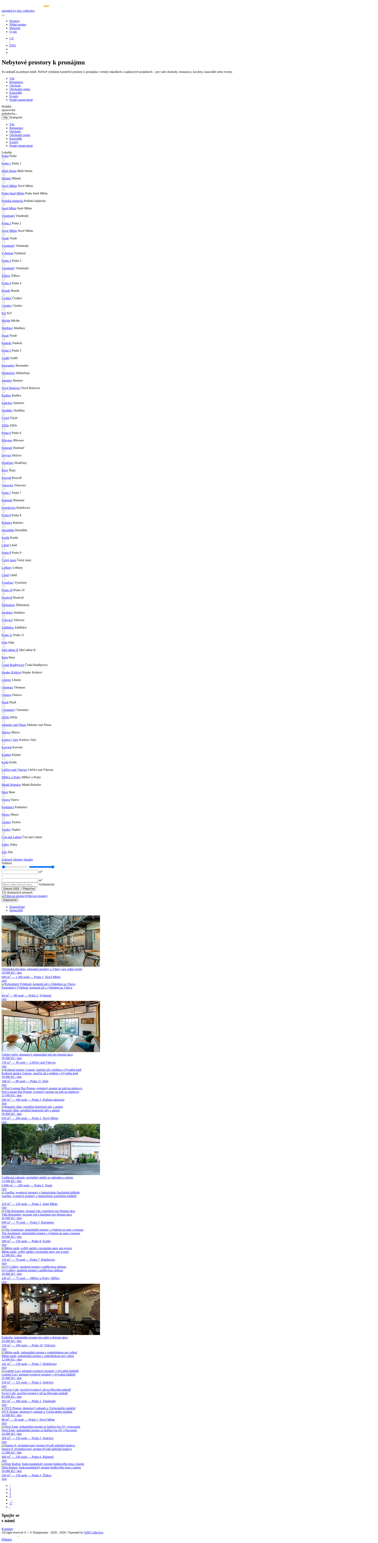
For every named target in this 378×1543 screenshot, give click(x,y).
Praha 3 (6, 260)
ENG (12, 45)
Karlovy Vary (10, 739)
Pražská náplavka (12, 201)
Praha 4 (6, 283)
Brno (5, 657)
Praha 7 (6, 492)
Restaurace (16, 82)
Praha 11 (7, 635)
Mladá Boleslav (11, 784)
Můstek (6, 178)
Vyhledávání (46, 884)
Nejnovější (16, 910)
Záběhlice (8, 627)
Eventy (13, 96)
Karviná (7, 747)
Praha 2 (6, 223)
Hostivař (7, 597)
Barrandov (8, 365)
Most (5, 792)
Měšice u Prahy (11, 777)
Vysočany (8, 582)
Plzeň (5, 702)
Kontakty (7, 1529)
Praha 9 (6, 552)
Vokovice (7, 485)
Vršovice (7, 620)
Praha (5, 156)
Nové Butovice (11, 388)
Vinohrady (8, 215)
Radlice (6, 395)
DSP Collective (93, 1532)
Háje (4, 642)
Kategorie (16, 117)
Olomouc (7, 687)
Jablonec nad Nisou (14, 724)
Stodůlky (7, 410)
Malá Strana (9, 171)
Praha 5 (6, 350)
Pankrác (7, 343)
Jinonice (7, 380)
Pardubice (8, 807)
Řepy (5, 470)
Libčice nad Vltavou (14, 769)
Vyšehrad (7, 253)
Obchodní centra (19, 89)
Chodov (7, 305)
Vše (11, 78)
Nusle (5, 238)
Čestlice (6, 298)
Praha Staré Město (13, 193)
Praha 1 (6, 163)
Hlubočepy (8, 373)
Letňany (7, 567)
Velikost (7, 863)
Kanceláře (15, 92)
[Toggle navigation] (3, 15)
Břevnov (7, 440)
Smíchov (7, 403)
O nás (13, 31)
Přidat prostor (17, 24)
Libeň (5, 545)
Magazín (14, 28)
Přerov (6, 814)
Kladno (6, 754)
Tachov (6, 822)
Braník (6, 290)
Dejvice (6, 455)
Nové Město (9, 186)
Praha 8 (6, 515)
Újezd (5, 418)
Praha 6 (6, 433)
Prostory (14, 21)
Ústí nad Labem (11, 837)
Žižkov (6, 275)
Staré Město (9, 208)
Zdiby (5, 844)
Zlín (4, 852)
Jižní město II (10, 650)
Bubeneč (7, 448)
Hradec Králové (11, 672)
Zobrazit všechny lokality (17, 859)
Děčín (5, 717)
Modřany (7, 328)
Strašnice (7, 612)
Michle (6, 320)
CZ (11, 38)
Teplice (6, 829)
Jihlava (6, 732)
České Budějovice (13, 665)
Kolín (5, 762)
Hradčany (8, 462)
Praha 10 (7, 590)
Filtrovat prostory (37, 896)
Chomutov (8, 710)
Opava (6, 799)
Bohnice (7, 522)
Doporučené (10, 899)
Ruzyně (6, 477)
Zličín (5, 425)
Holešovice (9, 507)
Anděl (5, 358)
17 (11, 1503)
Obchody (15, 85)
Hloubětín (8, 530)
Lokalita (7, 152)
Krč (4, 313)
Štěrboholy (8, 605)
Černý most (9, 560)
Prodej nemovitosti (21, 99)
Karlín (5, 537)
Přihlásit (7, 1539)
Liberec (6, 680)
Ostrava (6, 695)
